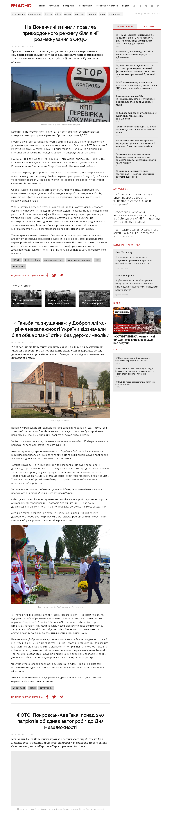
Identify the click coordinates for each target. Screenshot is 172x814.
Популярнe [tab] (149, 26)
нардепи (91, 14)
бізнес (48, 14)
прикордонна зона (53, 260)
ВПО (97, 260)
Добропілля (18, 688)
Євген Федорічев (124, 275)
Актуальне (54, 6)
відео (102, 14)
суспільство (18, 14)
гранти (67, 14)
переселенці (35, 14)
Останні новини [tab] (125, 26)
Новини (41, 6)
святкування (46, 688)
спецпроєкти (116, 14)
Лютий (32, 688)
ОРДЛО (16, 260)
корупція (79, 14)
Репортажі (68, 6)
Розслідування (85, 6)
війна (58, 14)
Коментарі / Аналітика (107, 6)
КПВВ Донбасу (32, 260)
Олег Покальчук (124, 252)
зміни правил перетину (79, 260)
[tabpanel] (137, 106)
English (125, 6)
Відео (116, 303)
